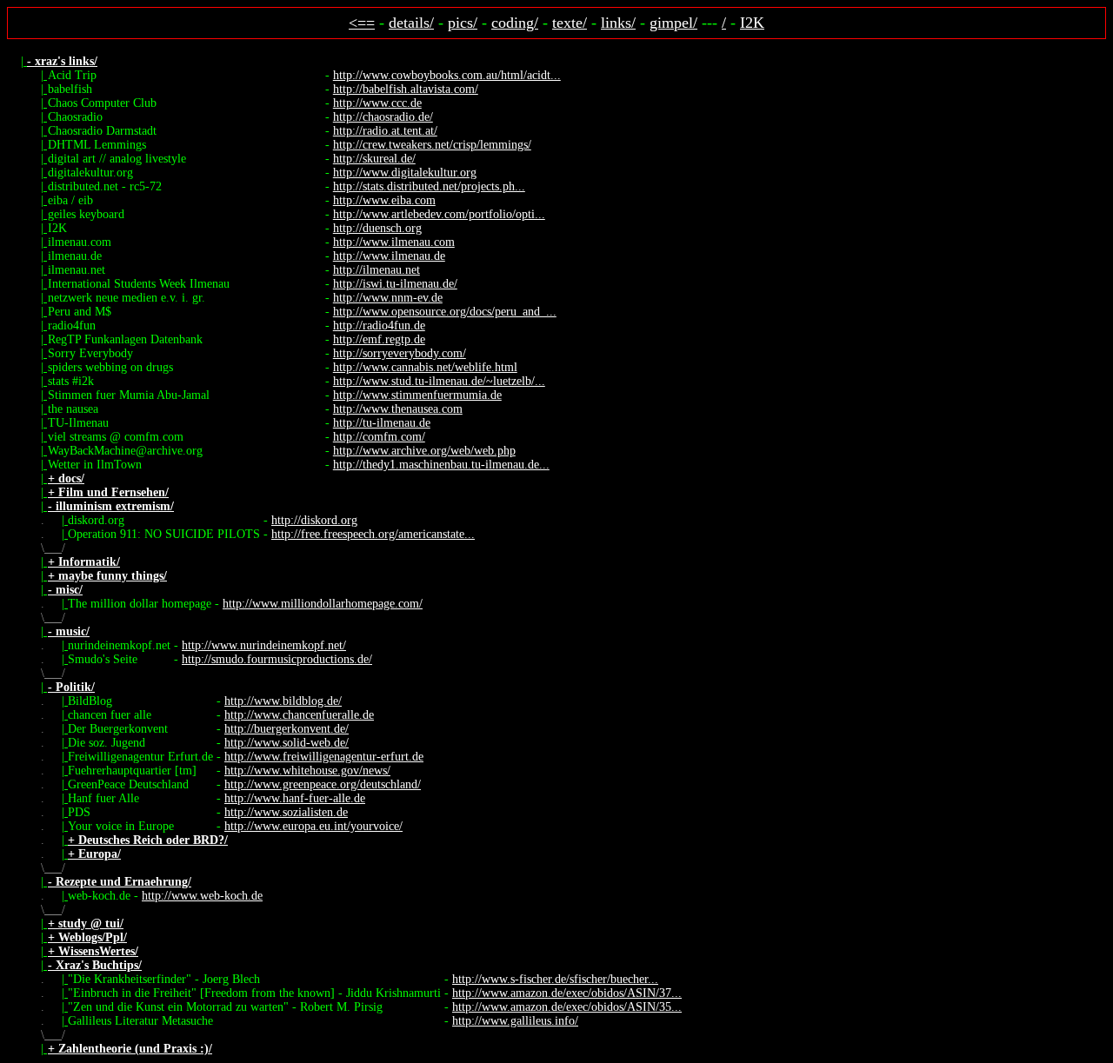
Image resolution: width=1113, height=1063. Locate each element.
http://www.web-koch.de (202, 895)
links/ (618, 22)
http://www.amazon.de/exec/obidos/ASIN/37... (567, 993)
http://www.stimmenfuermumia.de (417, 395)
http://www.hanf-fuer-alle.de (294, 798)
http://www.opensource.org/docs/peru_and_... (444, 311)
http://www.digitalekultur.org (405, 172)
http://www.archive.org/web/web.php (424, 450)
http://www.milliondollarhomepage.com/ (323, 603)
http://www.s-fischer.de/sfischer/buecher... (555, 979)
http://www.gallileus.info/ (515, 1020)
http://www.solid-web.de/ (286, 742)
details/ (411, 22)
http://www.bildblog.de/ (283, 701)
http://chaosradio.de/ (383, 116)
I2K (752, 22)
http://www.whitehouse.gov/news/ (307, 770)
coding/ (514, 22)
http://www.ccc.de (377, 103)
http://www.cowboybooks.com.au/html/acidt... (447, 75)
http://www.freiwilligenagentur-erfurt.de (323, 756)
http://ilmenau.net (376, 269)
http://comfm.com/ (379, 436)
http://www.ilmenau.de (389, 255)
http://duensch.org (377, 228)
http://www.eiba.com (384, 200)
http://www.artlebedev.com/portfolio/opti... (439, 214)
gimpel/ (673, 22)
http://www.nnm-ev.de (388, 297)
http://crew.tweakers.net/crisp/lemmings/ (432, 144)
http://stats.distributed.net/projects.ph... (429, 186)
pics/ (462, 22)
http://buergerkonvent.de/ (286, 728)
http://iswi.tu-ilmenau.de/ (395, 283)
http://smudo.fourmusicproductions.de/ (277, 659)
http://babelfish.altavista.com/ (405, 89)
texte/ (569, 22)
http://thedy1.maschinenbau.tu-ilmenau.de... (441, 464)
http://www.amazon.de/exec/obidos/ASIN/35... (567, 1006)
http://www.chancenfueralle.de (299, 714)
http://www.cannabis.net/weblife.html (425, 367)
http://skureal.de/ (374, 158)
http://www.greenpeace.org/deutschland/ (322, 784)
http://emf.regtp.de (379, 339)
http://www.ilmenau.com (394, 242)
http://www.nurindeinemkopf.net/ (264, 645)
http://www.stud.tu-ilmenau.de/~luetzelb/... (439, 381)
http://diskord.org (314, 520)
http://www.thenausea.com (398, 408)
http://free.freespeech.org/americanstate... (373, 534)
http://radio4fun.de (379, 325)
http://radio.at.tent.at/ (385, 130)
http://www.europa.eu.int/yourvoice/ (313, 826)
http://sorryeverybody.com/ (399, 353)
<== (362, 22)
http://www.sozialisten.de (286, 812)
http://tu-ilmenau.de (381, 422)
